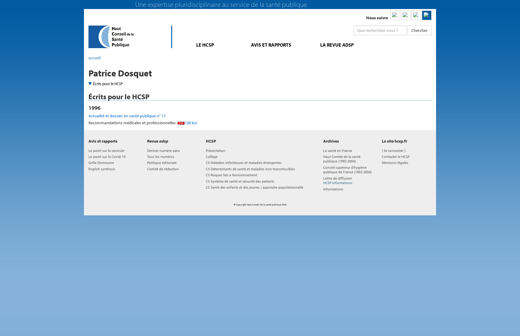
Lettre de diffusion (337, 180)
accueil (94, 57)
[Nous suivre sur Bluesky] (405, 15)
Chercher (419, 30)
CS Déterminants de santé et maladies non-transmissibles (250, 169)
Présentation (215, 150)
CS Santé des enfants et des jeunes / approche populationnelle (254, 187)
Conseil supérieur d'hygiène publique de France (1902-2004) (347, 169)
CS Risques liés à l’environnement (231, 175)
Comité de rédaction (163, 169)
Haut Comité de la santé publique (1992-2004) (342, 158)
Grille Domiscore (101, 162)
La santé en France (337, 150)
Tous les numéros (160, 156)
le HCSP (205, 45)
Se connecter (394, 150)
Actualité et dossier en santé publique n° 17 (127, 116)
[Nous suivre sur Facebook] (416, 15)
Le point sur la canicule (106, 150)
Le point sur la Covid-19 (106, 156)
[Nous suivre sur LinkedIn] (395, 15)
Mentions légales (395, 162)
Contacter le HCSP (396, 156)
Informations (333, 189)
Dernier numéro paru (163, 150)
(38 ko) (190, 122)
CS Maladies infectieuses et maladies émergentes (244, 162)
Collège (212, 156)
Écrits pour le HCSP (108, 83)
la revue (337, 45)
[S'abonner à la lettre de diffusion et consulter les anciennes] (427, 15)
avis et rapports (271, 45)
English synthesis (101, 169)
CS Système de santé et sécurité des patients (240, 181)
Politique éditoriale (162, 162)
